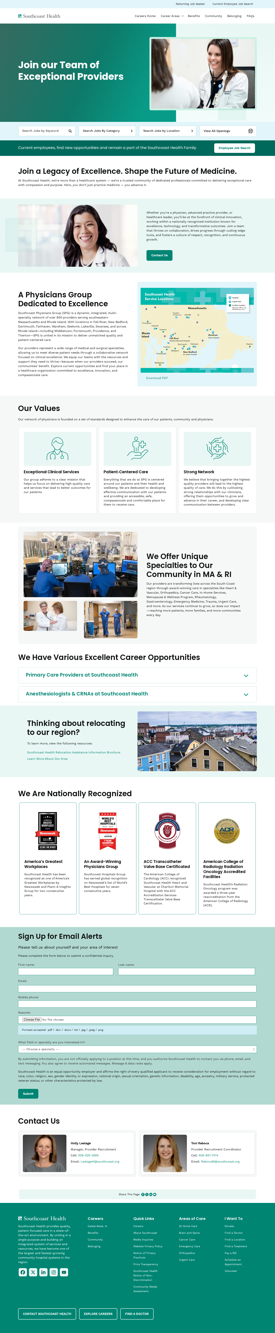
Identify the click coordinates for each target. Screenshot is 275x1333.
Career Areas (173, 16)
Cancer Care (187, 1239)
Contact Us (159, 255)
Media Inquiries (143, 1239)
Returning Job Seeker (190, 5)
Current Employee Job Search (232, 5)
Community (213, 16)
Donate (229, 1226)
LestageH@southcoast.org (100, 1161)
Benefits (194, 16)
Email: (22, 981)
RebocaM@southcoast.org (220, 1161)
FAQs (250, 16)
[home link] (42, 1218)
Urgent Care (187, 1260)
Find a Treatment (236, 1246)
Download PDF (157, 378)
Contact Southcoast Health (47, 1314)
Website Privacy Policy (147, 1246)
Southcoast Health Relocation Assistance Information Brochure (73, 752)
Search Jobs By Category (101, 131)
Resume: (24, 1013)
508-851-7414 (208, 1155)
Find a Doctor (234, 1233)
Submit (28, 1094)
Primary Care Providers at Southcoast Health (82, 675)
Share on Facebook (143, 1194)
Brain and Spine (189, 1233)
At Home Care (188, 1226)
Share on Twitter (147, 1194)
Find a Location (235, 1239)
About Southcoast (145, 1233)
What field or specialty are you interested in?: (51, 1042)
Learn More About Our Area (47, 759)
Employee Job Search (237, 149)
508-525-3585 (88, 1155)
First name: (26, 965)
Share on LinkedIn (150, 1194)
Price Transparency (145, 1264)
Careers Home (145, 16)
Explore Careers (98, 1314)
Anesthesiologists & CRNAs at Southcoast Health (87, 694)
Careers (138, 1226)
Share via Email (154, 1194)
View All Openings (217, 131)
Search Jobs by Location (161, 131)
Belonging (234, 16)
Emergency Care (189, 1246)
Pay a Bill (230, 1253)
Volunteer (231, 1271)
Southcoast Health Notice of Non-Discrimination (145, 1275)
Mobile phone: (28, 997)
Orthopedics (187, 1253)
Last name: (126, 965)
